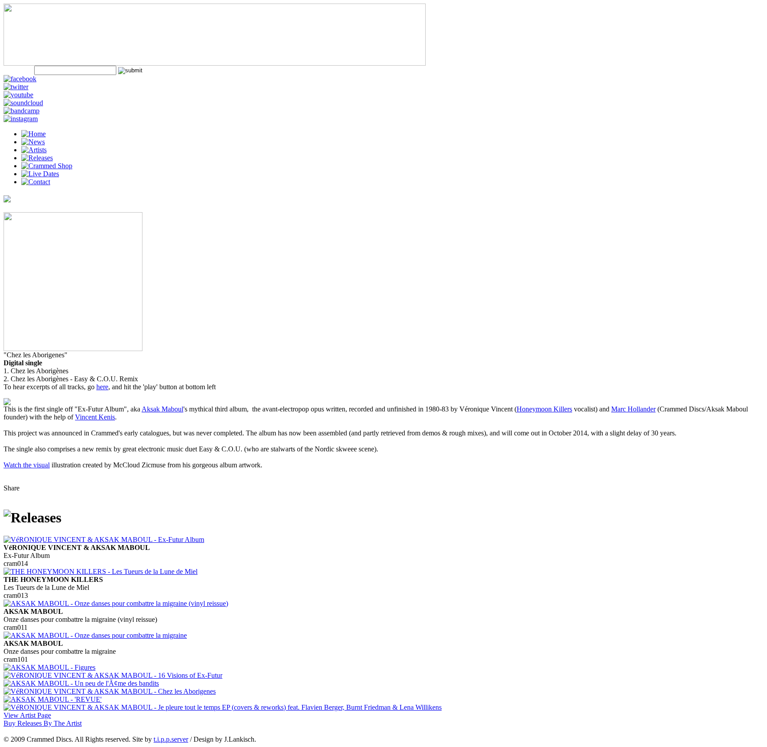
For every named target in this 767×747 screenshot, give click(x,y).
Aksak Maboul (162, 409)
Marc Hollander (633, 409)
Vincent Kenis (95, 417)
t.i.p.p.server (171, 739)
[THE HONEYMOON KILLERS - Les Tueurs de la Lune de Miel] (101, 571)
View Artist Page (27, 715)
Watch (13, 465)
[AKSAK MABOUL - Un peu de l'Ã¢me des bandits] (81, 683)
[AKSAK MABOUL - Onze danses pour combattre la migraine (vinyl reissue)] (116, 603)
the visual (36, 465)
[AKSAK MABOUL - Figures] (49, 667)
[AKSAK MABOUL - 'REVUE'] (53, 699)
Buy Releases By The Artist (43, 723)
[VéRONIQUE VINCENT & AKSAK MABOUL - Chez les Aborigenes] (110, 691)
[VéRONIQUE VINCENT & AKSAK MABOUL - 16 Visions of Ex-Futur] (113, 675)
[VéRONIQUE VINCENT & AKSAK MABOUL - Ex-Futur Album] (104, 539)
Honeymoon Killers (544, 409)
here (102, 387)
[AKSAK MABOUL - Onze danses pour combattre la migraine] (95, 635)
